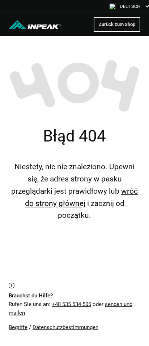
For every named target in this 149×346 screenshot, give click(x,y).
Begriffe (18, 327)
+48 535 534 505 (71, 304)
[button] (129, 6)
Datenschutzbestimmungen (65, 327)
